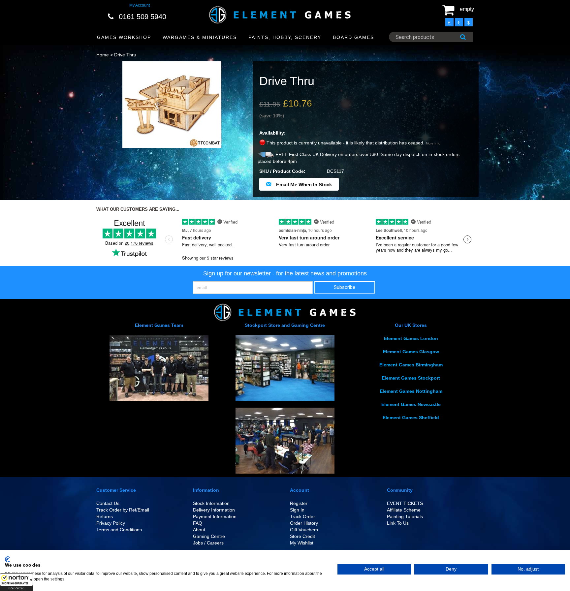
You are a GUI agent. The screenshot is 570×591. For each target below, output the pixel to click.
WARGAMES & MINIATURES (200, 37)
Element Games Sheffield (411, 417)
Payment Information (215, 516)
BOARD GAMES (353, 37)
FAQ (197, 523)
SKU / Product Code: (282, 171)
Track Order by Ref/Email (122, 510)
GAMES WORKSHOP (124, 37)
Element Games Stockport (411, 378)
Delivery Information (214, 510)
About (199, 529)
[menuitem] (124, 37)
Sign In (297, 510)
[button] (16, 582)
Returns (104, 516)
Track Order (302, 516)
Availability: (272, 133)
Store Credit (302, 536)
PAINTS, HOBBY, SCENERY (284, 37)
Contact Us (107, 503)
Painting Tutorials (405, 516)
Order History (304, 523)
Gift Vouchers (304, 529)
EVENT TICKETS (405, 503)
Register (298, 503)
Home (102, 54)
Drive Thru (125, 54)
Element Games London (411, 338)
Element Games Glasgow (411, 351)
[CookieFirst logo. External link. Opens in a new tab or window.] (7, 559)
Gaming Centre (209, 536)
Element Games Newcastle (411, 404)
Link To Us (398, 523)
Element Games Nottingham (411, 391)
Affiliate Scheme (404, 510)
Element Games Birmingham (411, 364)
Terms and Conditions (119, 529)
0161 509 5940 (142, 17)
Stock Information (211, 503)
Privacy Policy (110, 523)
